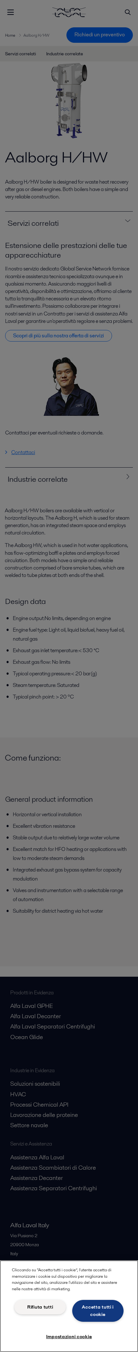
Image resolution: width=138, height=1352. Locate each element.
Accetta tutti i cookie (98, 1311)
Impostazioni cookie (69, 1336)
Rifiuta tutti (40, 1307)
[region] (69, 1306)
